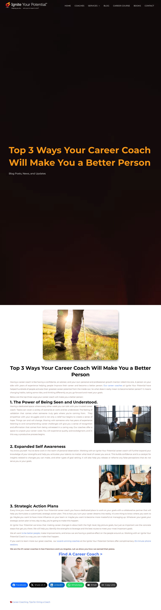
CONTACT (149, 6)
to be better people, (31, 533)
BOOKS (137, 6)
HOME (68, 6)
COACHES (79, 6)
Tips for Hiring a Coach (39, 602)
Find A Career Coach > (80, 554)
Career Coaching (20, 602)
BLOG (106, 6)
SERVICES (92, 6)
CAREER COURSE (121, 6)
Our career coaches (113, 385)
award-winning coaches (68, 541)
